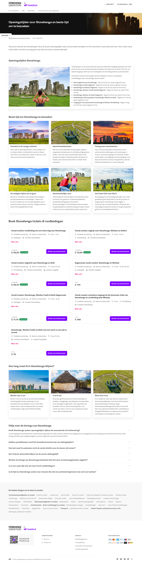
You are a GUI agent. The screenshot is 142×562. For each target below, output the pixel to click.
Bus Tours (102, 505)
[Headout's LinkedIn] (117, 559)
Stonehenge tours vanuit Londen (19, 38)
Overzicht (4, 35)
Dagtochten (36, 508)
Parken (110, 502)
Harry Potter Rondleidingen (117, 505)
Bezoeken (31, 10)
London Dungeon (15, 502)
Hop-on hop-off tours (50, 508)
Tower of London (78, 495)
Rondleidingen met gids (74, 505)
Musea (73, 502)
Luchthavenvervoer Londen (78, 508)
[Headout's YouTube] (124, 559)
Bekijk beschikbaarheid (56, 251)
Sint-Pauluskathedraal (77, 498)
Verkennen (15, 10)
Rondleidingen (91, 505)
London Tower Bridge (111, 498)
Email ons (47, 542)
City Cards (24, 505)
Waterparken (63, 502)
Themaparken (13, 505)
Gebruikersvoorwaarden (83, 546)
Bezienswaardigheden (86, 502)
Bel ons (46, 539)
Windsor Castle (121, 495)
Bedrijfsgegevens (81, 539)
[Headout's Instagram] (121, 559)
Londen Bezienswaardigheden (48, 10)
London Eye (54, 495)
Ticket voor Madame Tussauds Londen (99, 495)
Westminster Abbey (45, 498)
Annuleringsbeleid (81, 549)
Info (23, 10)
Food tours (26, 508)
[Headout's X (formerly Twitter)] (132, 559)
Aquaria (118, 502)
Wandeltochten (14, 508)
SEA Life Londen (60, 498)
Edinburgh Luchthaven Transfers (20, 512)
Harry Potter (65, 495)
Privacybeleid (80, 542)
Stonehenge (13, 498)
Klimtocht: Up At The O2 (28, 498)
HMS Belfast (27, 502)
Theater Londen (41, 495)
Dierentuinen (101, 502)
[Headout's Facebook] (128, 559)
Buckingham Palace (94, 498)
